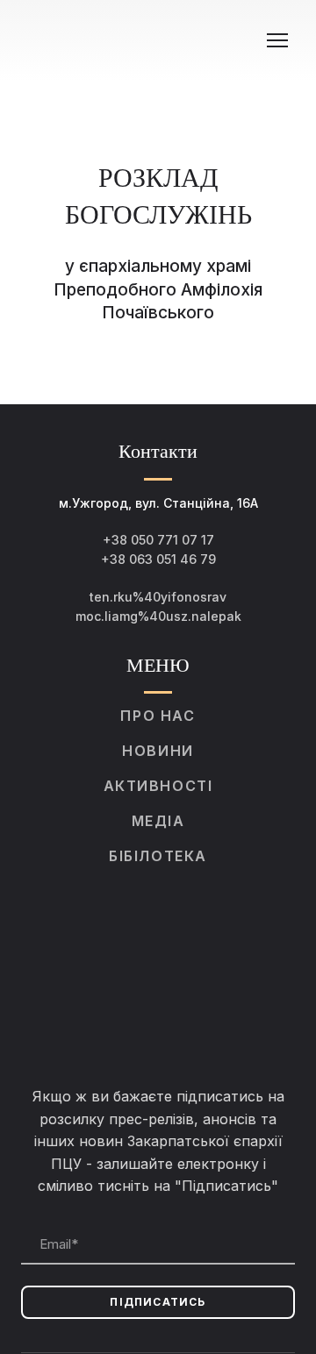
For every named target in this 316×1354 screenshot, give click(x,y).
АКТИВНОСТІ (158, 786)
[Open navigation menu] (277, 40)
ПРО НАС (157, 715)
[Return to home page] (140, 40)
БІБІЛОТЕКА (158, 856)
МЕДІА (158, 821)
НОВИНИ (158, 750)
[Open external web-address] (158, 975)
